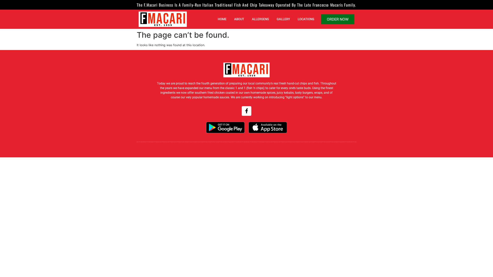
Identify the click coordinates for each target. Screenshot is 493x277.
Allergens (260, 19)
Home (222, 19)
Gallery (283, 19)
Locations (306, 19)
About (239, 19)
